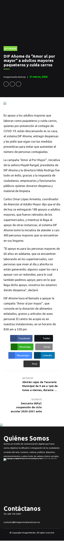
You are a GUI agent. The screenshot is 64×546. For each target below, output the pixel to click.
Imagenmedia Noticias (15, 77)
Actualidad (10, 49)
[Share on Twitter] (12, 84)
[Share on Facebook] (6, 84)
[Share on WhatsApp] (18, 84)
